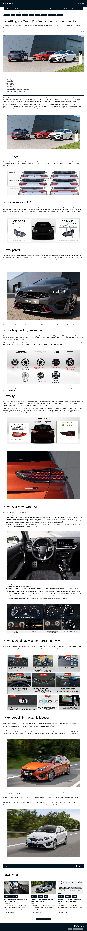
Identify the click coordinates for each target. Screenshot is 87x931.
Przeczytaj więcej (10, 912)
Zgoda (69, 928)
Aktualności (9, 9)
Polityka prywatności (77, 928)
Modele (17, 9)
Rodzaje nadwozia (54, 9)
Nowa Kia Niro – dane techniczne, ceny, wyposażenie (42, 900)
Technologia (66, 9)
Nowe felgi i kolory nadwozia (14, 84)
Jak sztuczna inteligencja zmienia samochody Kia (15, 900)
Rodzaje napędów (27, 9)
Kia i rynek (61, 896)
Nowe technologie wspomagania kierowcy (18, 89)
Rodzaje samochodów (40, 9)
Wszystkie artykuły (14, 12)
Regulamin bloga (53, 926)
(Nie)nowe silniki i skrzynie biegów (16, 91)
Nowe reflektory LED (12, 81)
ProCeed (46, 25)
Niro (46, 896)
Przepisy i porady (76, 9)
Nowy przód (10, 83)
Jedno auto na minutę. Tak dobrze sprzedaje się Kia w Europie (69, 900)
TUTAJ (10, 165)
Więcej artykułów (43, 918)
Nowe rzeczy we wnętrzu (13, 88)
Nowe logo (10, 80)
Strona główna (6, 12)
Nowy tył (9, 86)
